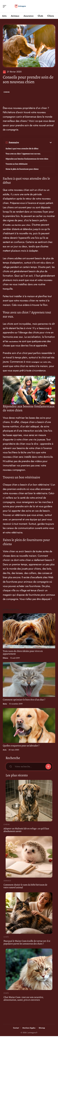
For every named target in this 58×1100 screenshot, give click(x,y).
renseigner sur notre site (41, 362)
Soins (5, 704)
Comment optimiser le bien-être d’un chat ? (24, 699)
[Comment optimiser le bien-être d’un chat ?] (29, 679)
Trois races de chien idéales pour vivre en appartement (23, 652)
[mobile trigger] (5, 6)
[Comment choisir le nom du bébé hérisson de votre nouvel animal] (29, 857)
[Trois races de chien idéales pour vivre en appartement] (29, 630)
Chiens (7, 92)
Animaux (7, 880)
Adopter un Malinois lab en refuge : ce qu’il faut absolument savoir (26, 830)
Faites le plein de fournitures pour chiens (22, 169)
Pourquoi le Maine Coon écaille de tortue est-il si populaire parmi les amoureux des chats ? (27, 942)
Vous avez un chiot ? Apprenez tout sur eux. (23, 153)
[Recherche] (53, 6)
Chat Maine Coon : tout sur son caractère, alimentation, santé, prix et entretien (24, 998)
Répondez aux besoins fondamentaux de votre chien (27, 158)
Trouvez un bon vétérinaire (16, 164)
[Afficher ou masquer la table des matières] (35, 142)
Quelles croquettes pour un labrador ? (21, 745)
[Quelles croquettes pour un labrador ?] (29, 725)
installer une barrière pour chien (17, 225)
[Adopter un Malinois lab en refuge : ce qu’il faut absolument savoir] (29, 800)
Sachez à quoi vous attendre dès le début (22, 148)
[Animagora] (20, 6)
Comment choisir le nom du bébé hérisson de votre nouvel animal (25, 886)
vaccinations (14, 341)
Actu (4, 750)
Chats (6, 937)
